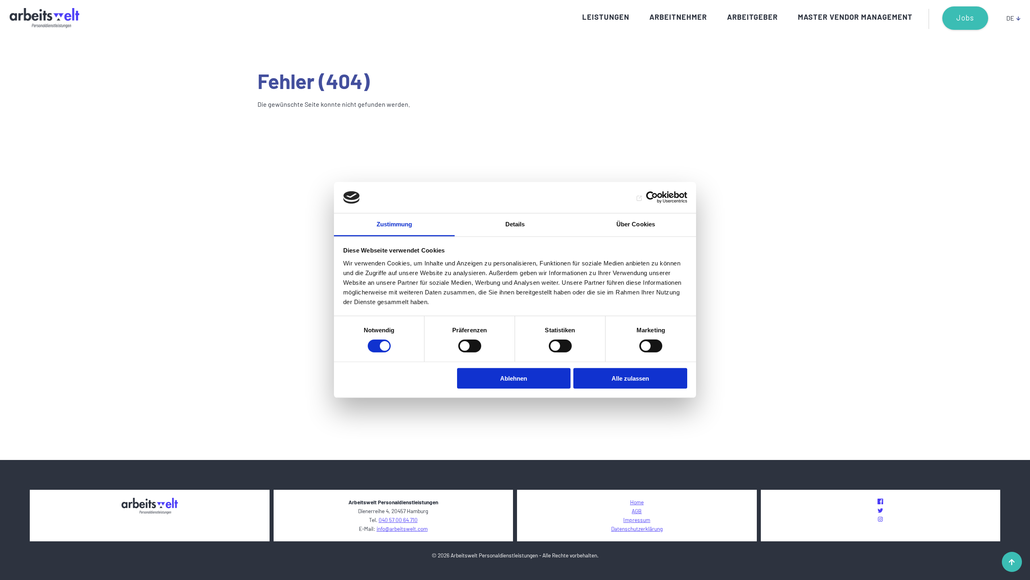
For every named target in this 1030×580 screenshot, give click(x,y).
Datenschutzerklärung (637, 528)
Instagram (880, 519)
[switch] (469, 346)
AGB (637, 511)
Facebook (880, 501)
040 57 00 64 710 (398, 519)
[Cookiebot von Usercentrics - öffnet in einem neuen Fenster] (652, 197)
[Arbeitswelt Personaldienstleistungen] (44, 18)
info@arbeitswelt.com (402, 528)
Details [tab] (515, 224)
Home (637, 502)
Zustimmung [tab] (394, 224)
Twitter (880, 510)
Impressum (636, 519)
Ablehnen (513, 378)
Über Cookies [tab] (635, 224)
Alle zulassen (630, 378)
